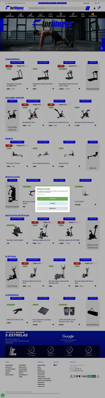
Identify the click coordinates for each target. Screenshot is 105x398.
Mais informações (41, 194)
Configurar (52, 203)
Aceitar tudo (52, 198)
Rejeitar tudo (52, 208)
